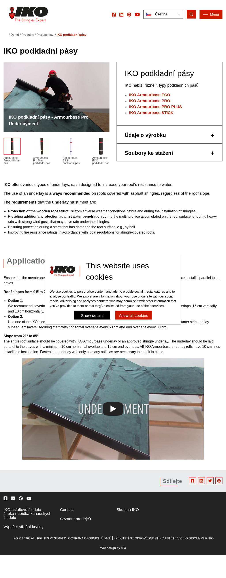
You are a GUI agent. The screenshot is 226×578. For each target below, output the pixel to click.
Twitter (210, 480)
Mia (123, 548)
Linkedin (201, 480)
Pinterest (218, 480)
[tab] (169, 134)
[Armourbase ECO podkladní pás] (100, 147)
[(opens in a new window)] (114, 14)
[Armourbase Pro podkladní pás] (12, 147)
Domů (15, 34)
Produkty (28, 34)
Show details (92, 315)
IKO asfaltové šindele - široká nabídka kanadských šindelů (27, 514)
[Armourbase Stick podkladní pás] (71, 147)
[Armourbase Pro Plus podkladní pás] (41, 147)
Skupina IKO (128, 510)
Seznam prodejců (75, 519)
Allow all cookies (133, 315)
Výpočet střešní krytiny (23, 527)
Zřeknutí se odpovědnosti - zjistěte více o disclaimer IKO (163, 538)
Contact (67, 510)
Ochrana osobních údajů (89, 538)
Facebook (192, 480)
